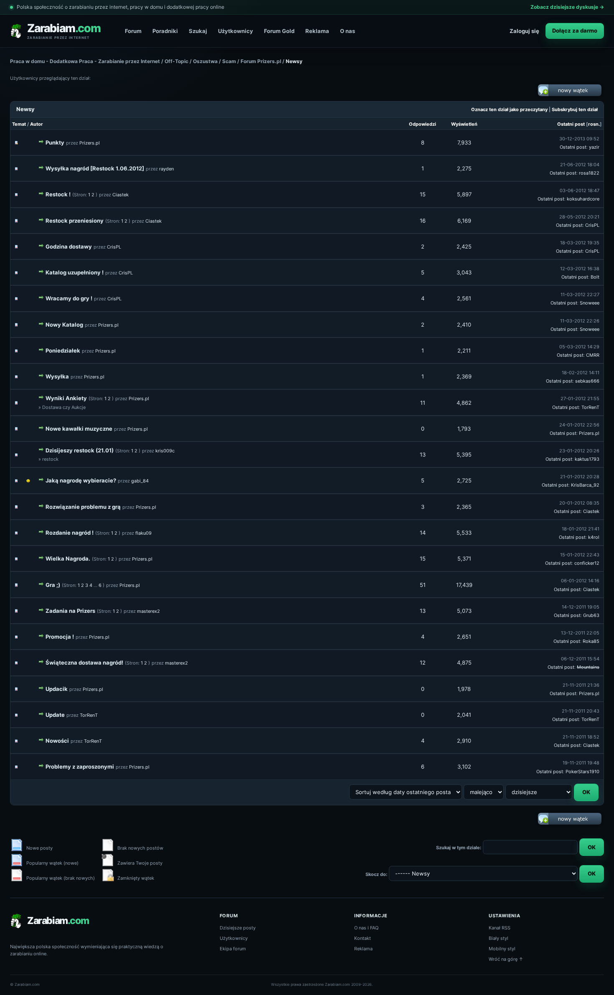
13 (423, 454)
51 (423, 584)
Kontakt (362, 938)
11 (422, 402)
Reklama (317, 31)
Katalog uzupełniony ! (75, 272)
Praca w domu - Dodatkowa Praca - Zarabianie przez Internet (85, 61)
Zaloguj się (524, 31)
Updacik (57, 688)
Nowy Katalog (64, 324)
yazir (594, 147)
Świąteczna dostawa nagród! (84, 662)
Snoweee (589, 303)
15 (423, 194)
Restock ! (58, 194)
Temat (19, 124)
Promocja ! (60, 636)
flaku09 (143, 533)
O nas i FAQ (366, 928)
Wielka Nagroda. (68, 558)
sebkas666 (587, 381)
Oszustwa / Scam (214, 61)
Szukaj (198, 31)
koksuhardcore (583, 199)
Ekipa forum (233, 949)
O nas (347, 31)
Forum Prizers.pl (261, 61)
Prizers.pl (89, 143)
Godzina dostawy (69, 246)
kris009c (165, 451)
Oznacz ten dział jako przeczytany (509, 109)
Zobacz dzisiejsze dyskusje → (567, 7)
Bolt (595, 277)
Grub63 (591, 615)
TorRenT (590, 407)
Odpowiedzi (422, 124)
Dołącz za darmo (574, 30)
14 (423, 532)
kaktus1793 (587, 459)
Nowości (57, 740)
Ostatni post (571, 124)
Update (55, 714)
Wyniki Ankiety (66, 398)
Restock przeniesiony (75, 220)
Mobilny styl (502, 949)
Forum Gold (279, 31)
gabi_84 (140, 481)
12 (423, 662)
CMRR (592, 355)
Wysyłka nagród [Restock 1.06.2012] (95, 168)
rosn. (594, 124)
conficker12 (586, 563)
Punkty (55, 142)
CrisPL (592, 225)
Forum (133, 31)
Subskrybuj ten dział (575, 109)
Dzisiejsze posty (238, 928)
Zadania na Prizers (70, 610)
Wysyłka (57, 376)
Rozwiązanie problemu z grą (83, 506)
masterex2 (148, 611)
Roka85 (591, 641)
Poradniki (165, 31)
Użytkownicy (235, 31)
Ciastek (120, 195)
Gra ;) (53, 584)
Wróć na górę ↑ (506, 959)
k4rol (593, 537)
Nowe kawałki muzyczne (79, 428)
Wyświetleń (464, 124)
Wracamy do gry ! (69, 298)
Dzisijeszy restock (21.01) (80, 450)
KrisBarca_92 (585, 485)
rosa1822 (589, 173)
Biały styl (498, 938)
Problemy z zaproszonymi (80, 766)
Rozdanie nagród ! (70, 532)
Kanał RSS (499, 928)
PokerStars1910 (582, 771)
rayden (166, 169)
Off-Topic (176, 61)
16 (423, 220)
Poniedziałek (63, 350)
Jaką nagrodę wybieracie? (81, 480)
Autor (36, 124)
